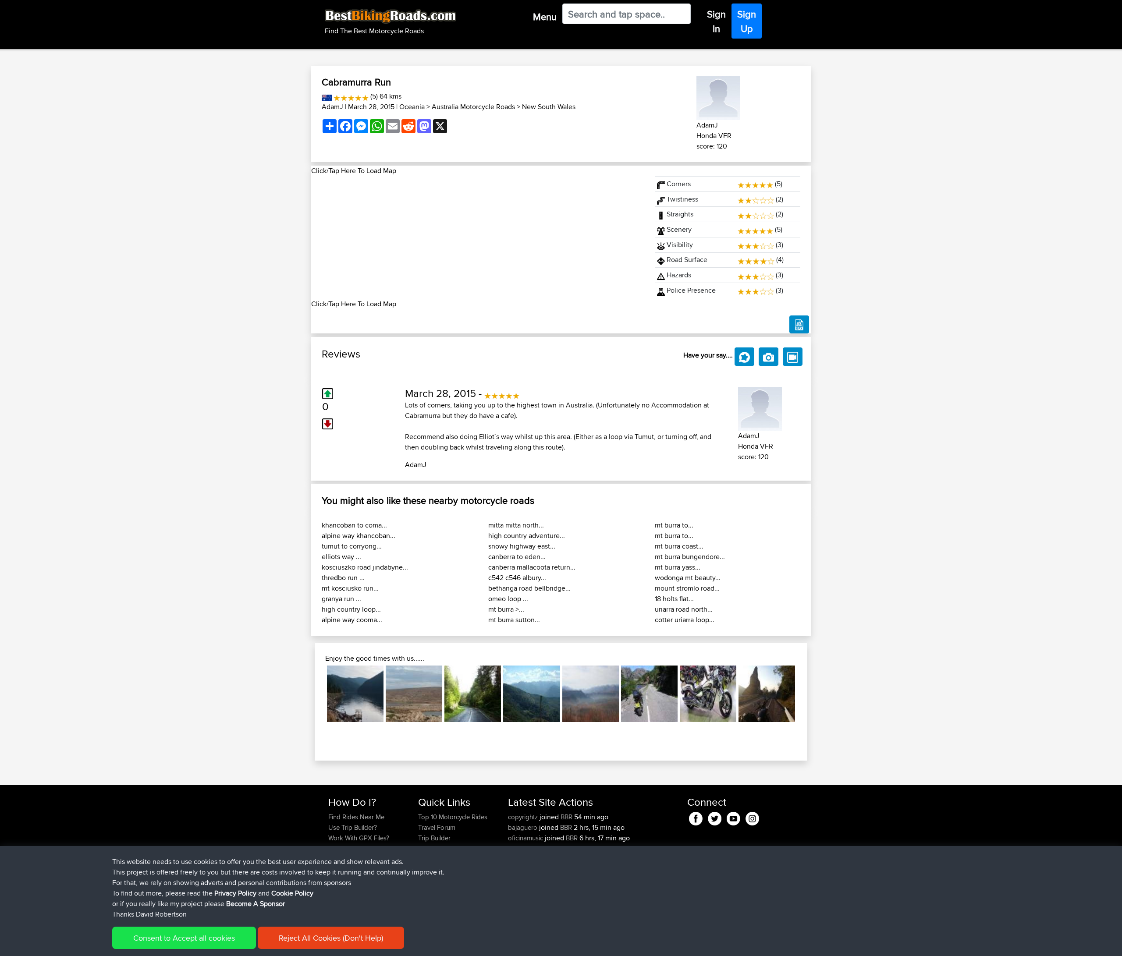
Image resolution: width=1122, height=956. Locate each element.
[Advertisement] (477, 237)
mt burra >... (506, 609)
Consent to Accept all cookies (184, 937)
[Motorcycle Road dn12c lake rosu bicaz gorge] (472, 694)
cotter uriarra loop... (684, 620)
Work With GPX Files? (358, 838)
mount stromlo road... (687, 588)
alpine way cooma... (352, 620)
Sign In (716, 21)
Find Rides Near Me (356, 816)
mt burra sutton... (514, 620)
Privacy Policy (235, 893)
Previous (314, 694)
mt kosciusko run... (350, 588)
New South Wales (548, 107)
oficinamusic (526, 838)
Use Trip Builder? (352, 827)
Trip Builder (434, 838)
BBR (566, 816)
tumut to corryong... (352, 546)
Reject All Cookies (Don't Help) (331, 937)
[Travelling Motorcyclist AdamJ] (718, 97)
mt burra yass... (677, 567)
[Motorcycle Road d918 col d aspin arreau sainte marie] (531, 694)
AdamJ (332, 107)
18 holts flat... (674, 599)
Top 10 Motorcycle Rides (452, 816)
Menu (545, 17)
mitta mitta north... (516, 525)
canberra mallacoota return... (531, 567)
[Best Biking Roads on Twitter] (714, 817)
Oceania (412, 107)
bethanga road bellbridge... (529, 588)
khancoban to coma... (354, 525)
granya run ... (341, 599)
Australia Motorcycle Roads (473, 107)
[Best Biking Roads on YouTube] (733, 817)
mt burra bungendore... (690, 557)
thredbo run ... (343, 578)
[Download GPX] (799, 324)
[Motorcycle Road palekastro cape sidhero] (414, 694)
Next (808, 694)
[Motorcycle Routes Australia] (327, 96)
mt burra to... (674, 525)
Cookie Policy (292, 893)
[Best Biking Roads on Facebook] (695, 817)
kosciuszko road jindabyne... (365, 567)
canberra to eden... (517, 557)
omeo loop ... (508, 599)
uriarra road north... (684, 609)
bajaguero (523, 827)
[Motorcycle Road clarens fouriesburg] (590, 694)
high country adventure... (526, 536)
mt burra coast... (679, 546)
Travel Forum (436, 827)
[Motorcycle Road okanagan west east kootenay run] (708, 694)
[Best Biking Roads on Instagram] (752, 817)
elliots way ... (341, 557)
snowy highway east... (521, 546)
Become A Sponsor (255, 904)
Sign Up (746, 21)
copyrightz (524, 816)
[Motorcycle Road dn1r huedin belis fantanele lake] (355, 694)
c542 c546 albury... (517, 578)
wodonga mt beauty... (688, 578)
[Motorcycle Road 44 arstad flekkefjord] (649, 694)
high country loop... (351, 609)
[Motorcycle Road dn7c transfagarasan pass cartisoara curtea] (767, 694)
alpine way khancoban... (358, 536)
